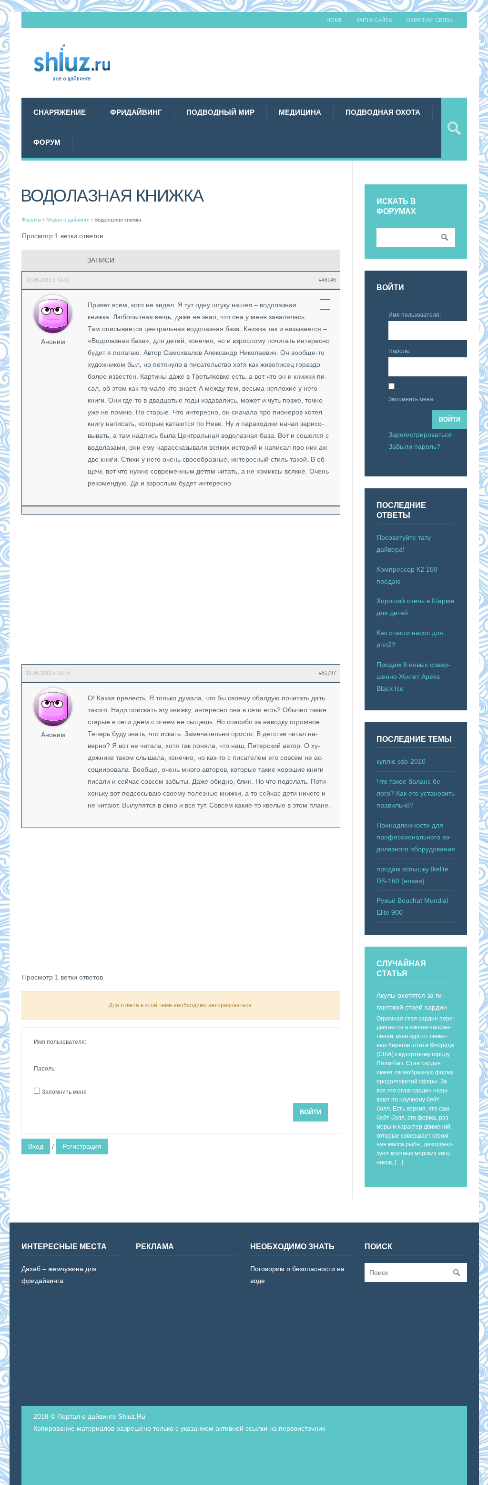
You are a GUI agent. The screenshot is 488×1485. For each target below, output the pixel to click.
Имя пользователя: (60, 1042)
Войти (310, 1112)
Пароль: (45, 1068)
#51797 (327, 673)
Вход (35, 1146)
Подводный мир (220, 112)
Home (334, 20)
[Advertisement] (309, 61)
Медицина (300, 112)
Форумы (31, 219)
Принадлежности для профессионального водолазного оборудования (415, 837)
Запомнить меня (64, 1092)
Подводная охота (383, 112)
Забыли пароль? (414, 446)
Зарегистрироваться (420, 434)
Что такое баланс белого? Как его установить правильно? (415, 793)
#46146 (327, 280)
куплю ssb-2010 (401, 761)
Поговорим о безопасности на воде (297, 1274)
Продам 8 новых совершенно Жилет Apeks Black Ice (413, 676)
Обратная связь (429, 20)
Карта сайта (374, 20)
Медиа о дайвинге (68, 219)
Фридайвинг (136, 112)
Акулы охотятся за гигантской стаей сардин (411, 1001)
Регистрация (82, 1146)
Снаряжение (59, 112)
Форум (47, 142)
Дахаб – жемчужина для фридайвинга (59, 1274)
